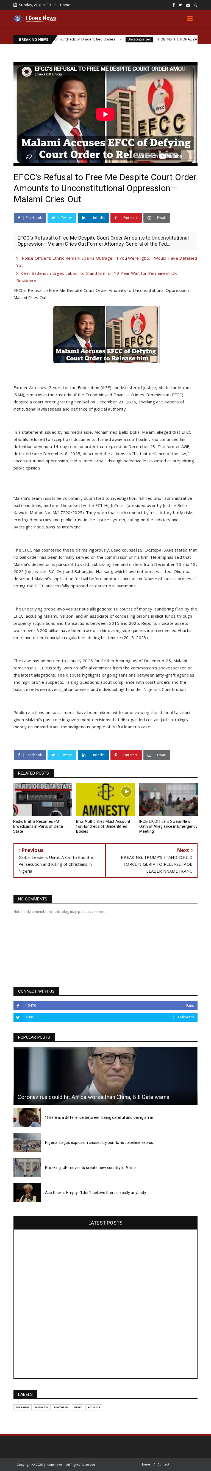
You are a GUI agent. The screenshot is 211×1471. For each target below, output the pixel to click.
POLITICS (94, 1407)
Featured (61, 1407)
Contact (163, 1464)
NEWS (78, 1407)
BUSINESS (42, 1407)
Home (65, 4)
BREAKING (22, 1407)
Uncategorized (105, 39)
